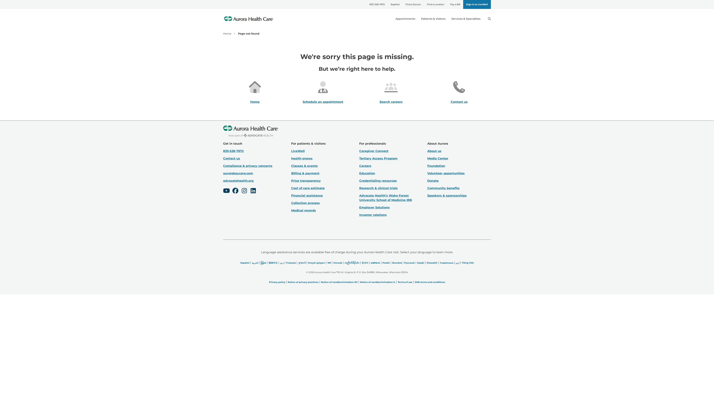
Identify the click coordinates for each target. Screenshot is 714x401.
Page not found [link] (248, 33)
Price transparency (306, 180)
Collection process (305, 203)
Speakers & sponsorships (447, 195)
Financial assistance (307, 195)
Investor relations (373, 215)
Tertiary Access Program (378, 158)
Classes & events (304, 166)
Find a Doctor (413, 4)
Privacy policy (277, 282)
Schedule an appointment (323, 102)
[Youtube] (226, 191)
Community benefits (443, 188)
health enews (302, 158)
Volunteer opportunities (446, 173)
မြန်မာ (263, 262)
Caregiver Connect (373, 151)
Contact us (459, 102)
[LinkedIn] (253, 191)
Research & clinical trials (378, 188)
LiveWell (298, 151)
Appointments (405, 18)
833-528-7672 (377, 4)
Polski (386, 262)
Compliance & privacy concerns (247, 166)
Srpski (420, 262)
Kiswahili (432, 262)
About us (434, 151)
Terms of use (405, 282)
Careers (365, 166)
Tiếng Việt (468, 262)
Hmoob (337, 262)
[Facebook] (235, 191)
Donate (433, 180)
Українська (446, 262)
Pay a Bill (455, 4)
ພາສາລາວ (375, 262)
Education (367, 173)
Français (291, 262)
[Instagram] (244, 191)
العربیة (255, 262)
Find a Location (435, 4)
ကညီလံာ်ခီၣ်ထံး (352, 262)
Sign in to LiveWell (477, 4)
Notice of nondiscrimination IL (377, 282)
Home (227, 33)
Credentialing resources (378, 180)
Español (395, 4)
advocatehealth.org (238, 180)
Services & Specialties (465, 18)
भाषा (329, 262)
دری (282, 262)
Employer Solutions (374, 207)
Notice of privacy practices (303, 282)
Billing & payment (305, 173)
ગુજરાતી (302, 262)
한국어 (365, 262)
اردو (457, 262)
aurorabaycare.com (238, 173)
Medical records (303, 210)
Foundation (436, 166)
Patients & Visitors (433, 18)
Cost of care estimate (308, 188)
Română (397, 262)
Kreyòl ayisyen (316, 262)
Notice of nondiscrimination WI (339, 282)
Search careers (391, 102)
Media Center (437, 158)
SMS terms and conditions (430, 282)
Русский (409, 262)
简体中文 (273, 262)
